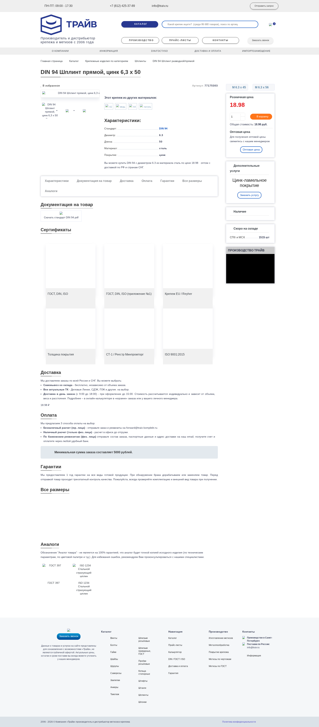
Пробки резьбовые (144, 662)
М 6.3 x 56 (262, 87)
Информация (254, 655)
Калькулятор (175, 652)
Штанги (142, 688)
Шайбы (114, 659)
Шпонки (142, 702)
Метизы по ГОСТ (218, 666)
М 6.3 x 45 (238, 87)
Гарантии (167, 180)
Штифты (143, 681)
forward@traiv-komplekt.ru (141, 427)
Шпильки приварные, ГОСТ (144, 651)
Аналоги (51, 191)
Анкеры (114, 687)
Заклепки (115, 680)
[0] (270, 24)
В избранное (51, 85)
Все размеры (192, 180)
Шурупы (114, 666)
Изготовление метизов (221, 638)
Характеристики (57, 180)
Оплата (147, 180)
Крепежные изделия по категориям (106, 61)
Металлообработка (219, 645)
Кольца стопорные (144, 672)
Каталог (74, 61)
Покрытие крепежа (219, 652)
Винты (113, 638)
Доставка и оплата (178, 666)
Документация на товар (94, 180)
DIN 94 (163, 128)
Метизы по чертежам (220, 659)
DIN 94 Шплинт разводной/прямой (173, 61)
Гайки (113, 652)
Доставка (126, 180)
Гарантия (173, 673)
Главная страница (52, 61)
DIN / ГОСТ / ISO (176, 659)
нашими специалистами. (189, 556)
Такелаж (114, 694)
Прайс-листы (175, 645)
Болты (113, 645)
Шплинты (140, 61)
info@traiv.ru (253, 647)
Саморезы (115, 673)
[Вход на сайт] (239, 6)
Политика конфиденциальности (239, 722)
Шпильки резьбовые (144, 639)
